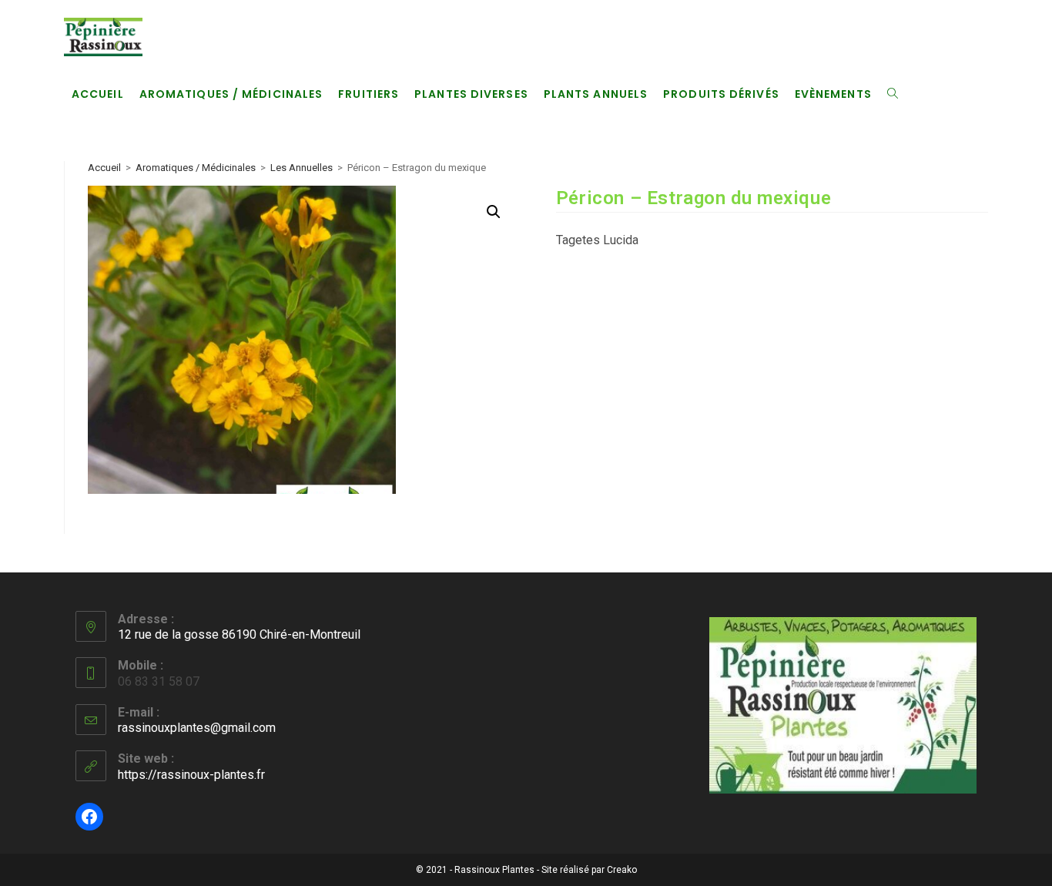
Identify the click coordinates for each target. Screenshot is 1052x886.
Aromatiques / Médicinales (196, 167)
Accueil (104, 167)
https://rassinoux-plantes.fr (191, 774)
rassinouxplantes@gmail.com (197, 727)
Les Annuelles (301, 167)
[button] (494, 212)
